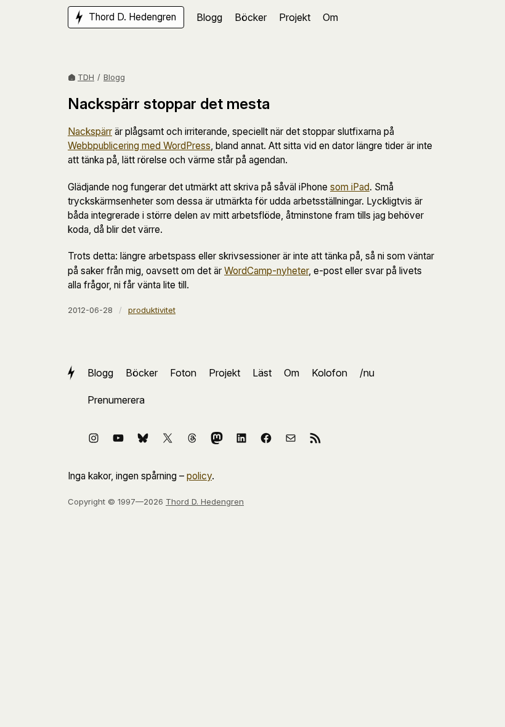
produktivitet (152, 310)
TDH (86, 77)
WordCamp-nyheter (266, 271)
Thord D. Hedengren (205, 501)
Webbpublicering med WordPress (139, 146)
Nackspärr (90, 131)
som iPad (350, 187)
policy (199, 476)
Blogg (114, 77)
